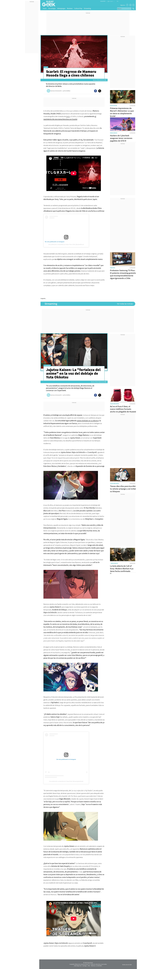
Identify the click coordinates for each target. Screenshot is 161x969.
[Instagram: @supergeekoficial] (130, 5)
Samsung (112, 267)
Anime (45, 67)
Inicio (44, 8)
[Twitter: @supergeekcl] (133, 5)
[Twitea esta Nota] (99, 90)
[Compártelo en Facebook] (95, 90)
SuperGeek (90, 962)
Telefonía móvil (114, 404)
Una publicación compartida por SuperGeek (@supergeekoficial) (66, 781)
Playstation (113, 105)
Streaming (87, 8)
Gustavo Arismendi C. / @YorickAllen (60, 91)
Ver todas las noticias (125, 304)
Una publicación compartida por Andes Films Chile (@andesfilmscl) (66, 244)
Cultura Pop (78, 8)
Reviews (70, 8)
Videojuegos (61, 8)
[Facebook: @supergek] (127, 5)
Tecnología (52, 8)
